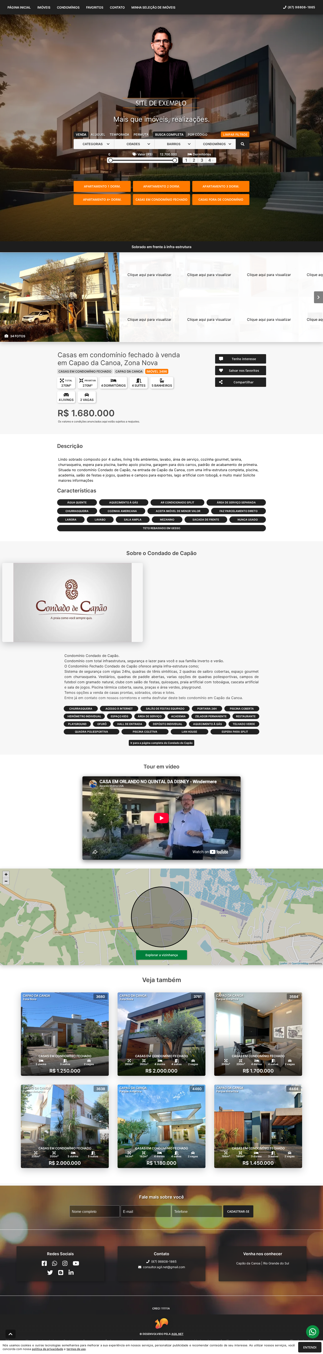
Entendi (309, 1347)
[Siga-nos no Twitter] (50, 1272)
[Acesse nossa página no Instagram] (64, 1263)
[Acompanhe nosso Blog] (60, 1272)
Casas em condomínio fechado (161, 199)
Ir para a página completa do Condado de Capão (161, 743)
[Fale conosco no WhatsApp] (54, 1263)
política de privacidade (47, 1349)
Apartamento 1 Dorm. (102, 186)
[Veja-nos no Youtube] (76, 1263)
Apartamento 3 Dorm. (221, 186)
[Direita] (318, 297)
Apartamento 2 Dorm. (161, 186)
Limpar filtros (235, 134)
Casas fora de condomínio (220, 199)
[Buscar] (242, 144)
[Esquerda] (4, 297)
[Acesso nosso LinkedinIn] (71, 1272)
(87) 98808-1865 (301, 7)
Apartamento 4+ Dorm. (102, 199)
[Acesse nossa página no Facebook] (44, 1263)
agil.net (177, 1334)
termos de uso (76, 1349)
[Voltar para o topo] (10, 1334)
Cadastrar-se (238, 1211)
